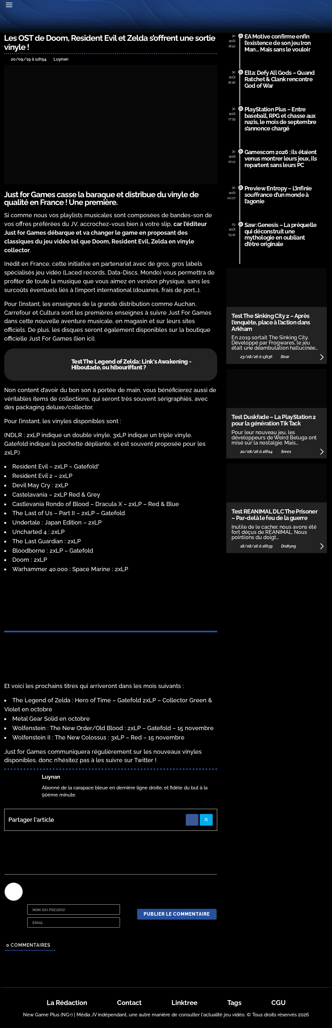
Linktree (184, 1003)
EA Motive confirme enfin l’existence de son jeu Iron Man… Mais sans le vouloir (277, 43)
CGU (278, 1003)
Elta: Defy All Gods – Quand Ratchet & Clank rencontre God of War (279, 79)
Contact (129, 1003)
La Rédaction (67, 1003)
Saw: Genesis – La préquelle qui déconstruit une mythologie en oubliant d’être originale (280, 234)
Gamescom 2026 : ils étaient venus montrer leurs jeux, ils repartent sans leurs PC (280, 158)
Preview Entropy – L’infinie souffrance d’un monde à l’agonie (278, 195)
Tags (234, 1003)
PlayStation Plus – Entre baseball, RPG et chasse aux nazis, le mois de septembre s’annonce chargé (280, 119)
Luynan (51, 777)
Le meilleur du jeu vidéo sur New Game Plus (166, 22)
